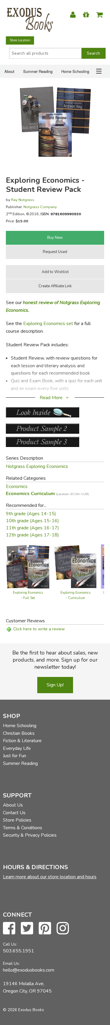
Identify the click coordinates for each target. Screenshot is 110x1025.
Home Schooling (75, 71)
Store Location (20, 40)
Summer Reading (38, 71)
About (9, 71)
